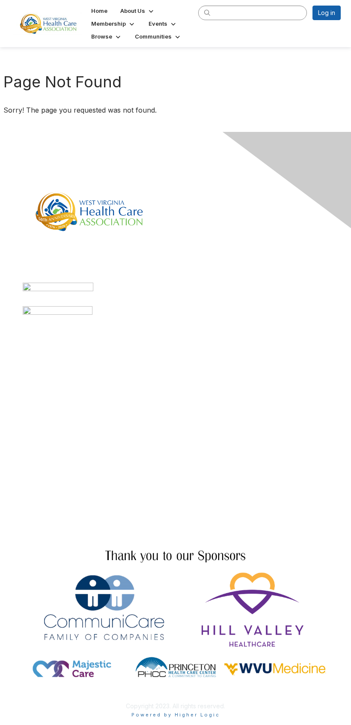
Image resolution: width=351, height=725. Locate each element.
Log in (326, 12)
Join (29, 468)
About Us (35, 524)
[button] (137, 10)
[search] (207, 12)
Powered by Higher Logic (175, 715)
